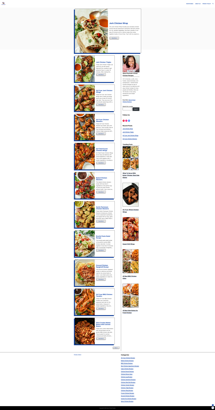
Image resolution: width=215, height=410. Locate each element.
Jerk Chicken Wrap (118, 23)
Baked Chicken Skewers (101, 179)
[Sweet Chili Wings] (131, 229)
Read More (115, 38)
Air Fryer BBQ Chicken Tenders (104, 295)
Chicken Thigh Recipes (127, 387)
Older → (116, 347)
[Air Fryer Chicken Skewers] (85, 127)
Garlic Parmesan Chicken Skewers (102, 208)
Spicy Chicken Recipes (127, 401)
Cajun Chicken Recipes (127, 368)
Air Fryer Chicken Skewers (102, 120)
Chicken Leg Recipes (126, 377)
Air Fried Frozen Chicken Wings (102, 149)
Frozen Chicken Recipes (127, 393)
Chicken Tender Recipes (127, 385)
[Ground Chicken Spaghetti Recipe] (85, 273)
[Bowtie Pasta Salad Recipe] (85, 243)
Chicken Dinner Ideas (126, 374)
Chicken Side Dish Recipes (128, 382)
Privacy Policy (77, 354)
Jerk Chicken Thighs (103, 62)
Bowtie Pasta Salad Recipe (103, 237)
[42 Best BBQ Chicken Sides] (131, 261)
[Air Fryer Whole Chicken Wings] (131, 195)
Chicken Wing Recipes (127, 390)
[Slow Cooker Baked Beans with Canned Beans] (85, 331)
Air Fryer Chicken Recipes (128, 357)
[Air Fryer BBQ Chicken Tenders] (85, 302)
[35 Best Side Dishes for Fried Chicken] (131, 296)
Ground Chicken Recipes (127, 396)
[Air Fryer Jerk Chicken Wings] (85, 98)
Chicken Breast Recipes (127, 371)
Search (136, 109)
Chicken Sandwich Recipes (128, 379)
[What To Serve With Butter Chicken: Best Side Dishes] (131, 158)
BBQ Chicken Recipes (127, 363)
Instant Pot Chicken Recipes (128, 398)
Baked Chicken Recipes (127, 360)
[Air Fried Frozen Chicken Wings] (85, 156)
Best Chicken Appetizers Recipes (130, 366)
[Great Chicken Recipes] (27, 4)
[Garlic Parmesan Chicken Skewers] (85, 214)
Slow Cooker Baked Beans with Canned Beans (103, 324)
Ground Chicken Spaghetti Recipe (102, 266)
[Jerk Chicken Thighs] (85, 69)
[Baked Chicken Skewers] (85, 185)
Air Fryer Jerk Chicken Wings (104, 91)
